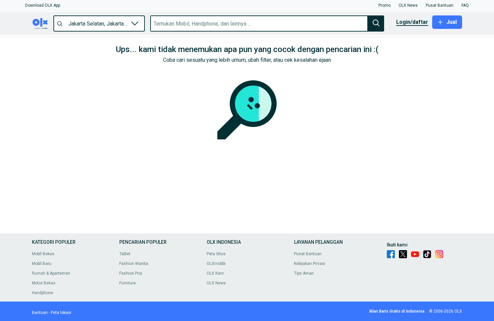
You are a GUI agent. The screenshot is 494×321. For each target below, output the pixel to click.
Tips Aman (304, 273)
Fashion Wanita (133, 263)
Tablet (124, 253)
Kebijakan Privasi (309, 263)
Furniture (127, 283)
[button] (42, 5)
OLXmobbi (216, 263)
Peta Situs (216, 253)
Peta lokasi (61, 312)
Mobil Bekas (43, 253)
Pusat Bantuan (308, 253)
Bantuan (40, 312)
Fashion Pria (130, 273)
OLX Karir (215, 273)
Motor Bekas (43, 283)
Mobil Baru (41, 263)
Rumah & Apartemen (51, 273)
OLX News (216, 283)
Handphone (42, 292)
